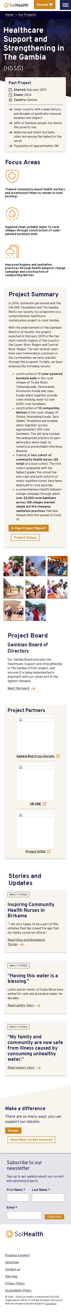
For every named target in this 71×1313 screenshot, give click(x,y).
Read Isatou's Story (21, 1068)
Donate (13, 1130)
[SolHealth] (15, 5)
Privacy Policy (15, 1283)
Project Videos (25, 537)
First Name (16, 1190)
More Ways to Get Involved (31, 1140)
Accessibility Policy (18, 1290)
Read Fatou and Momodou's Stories (26, 942)
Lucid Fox (51, 1303)
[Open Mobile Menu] (65, 5)
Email (12, 1207)
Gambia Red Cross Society (35, 756)
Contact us (12, 1269)
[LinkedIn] (30, 1245)
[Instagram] (19, 1245)
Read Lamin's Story (21, 1005)
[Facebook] (8, 1245)
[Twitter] (40, 1245)
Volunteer (12, 1262)
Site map (11, 1276)
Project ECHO (35, 851)
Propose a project (17, 1255)
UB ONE (35, 804)
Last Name (41, 1190)
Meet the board (18, 688)
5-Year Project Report (28, 528)
